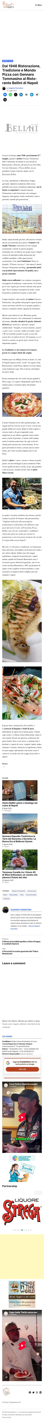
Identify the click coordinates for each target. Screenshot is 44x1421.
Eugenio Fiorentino (16, 88)
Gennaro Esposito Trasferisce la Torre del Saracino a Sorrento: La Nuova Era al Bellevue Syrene (19, 839)
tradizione (6, 898)
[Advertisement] (22, 36)
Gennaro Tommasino (18, 891)
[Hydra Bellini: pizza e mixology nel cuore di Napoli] (20, 790)
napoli (5, 895)
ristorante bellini (31, 895)
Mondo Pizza (7, 61)
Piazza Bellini (13, 895)
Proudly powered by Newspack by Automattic (17, 1414)
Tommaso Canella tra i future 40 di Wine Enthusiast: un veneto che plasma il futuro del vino (19, 875)
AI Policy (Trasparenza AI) (11, 1402)
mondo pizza (32, 891)
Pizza (21, 895)
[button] (40, 1192)
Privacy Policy (6, 1417)
